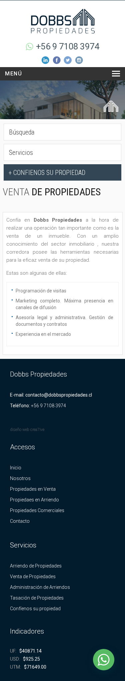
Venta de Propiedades (33, 576)
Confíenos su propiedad (35, 608)
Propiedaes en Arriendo (34, 499)
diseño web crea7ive (27, 429)
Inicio (15, 467)
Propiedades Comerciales (37, 510)
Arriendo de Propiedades (36, 566)
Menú (13, 73)
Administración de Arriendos (40, 587)
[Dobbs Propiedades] (62, 20)
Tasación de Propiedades (37, 598)
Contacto (20, 521)
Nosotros (20, 478)
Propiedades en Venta (33, 489)
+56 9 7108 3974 (68, 46)
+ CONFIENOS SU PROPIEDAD (47, 173)
